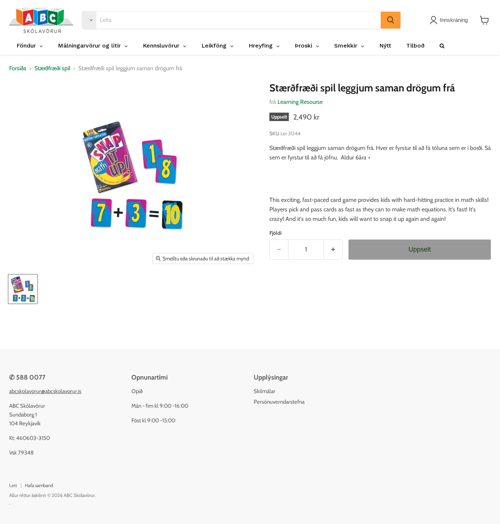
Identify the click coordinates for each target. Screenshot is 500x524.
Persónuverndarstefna (279, 402)
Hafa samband (39, 485)
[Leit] (390, 20)
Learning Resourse (300, 101)
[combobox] (238, 20)
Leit (13, 485)
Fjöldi (275, 233)
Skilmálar (264, 391)
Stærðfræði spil (52, 68)
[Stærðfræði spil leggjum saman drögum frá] (22, 289)
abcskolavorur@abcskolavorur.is (45, 391)
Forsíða (17, 68)
